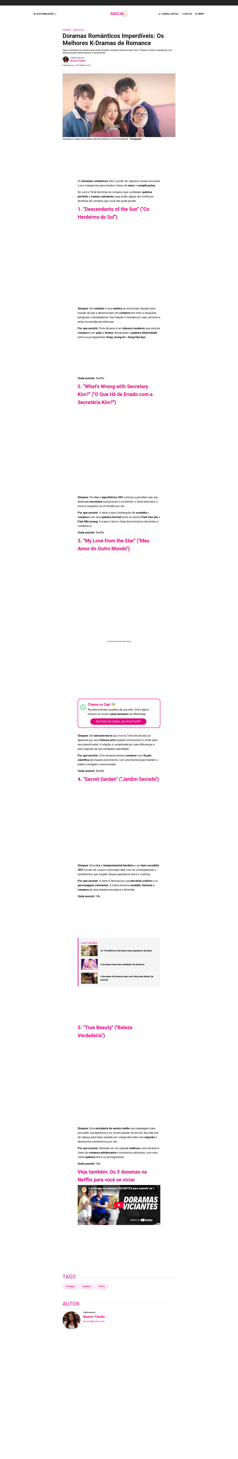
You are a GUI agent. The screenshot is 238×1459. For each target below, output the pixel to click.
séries (101, 1286)
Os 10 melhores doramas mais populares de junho (126, 950)
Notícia (79, 30)
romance (86, 1286)
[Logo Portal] (119, 13)
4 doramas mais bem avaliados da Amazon (122, 964)
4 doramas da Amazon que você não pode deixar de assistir (126, 978)
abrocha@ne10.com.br (94, 1321)
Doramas (70, 1286)
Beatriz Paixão (78, 60)
